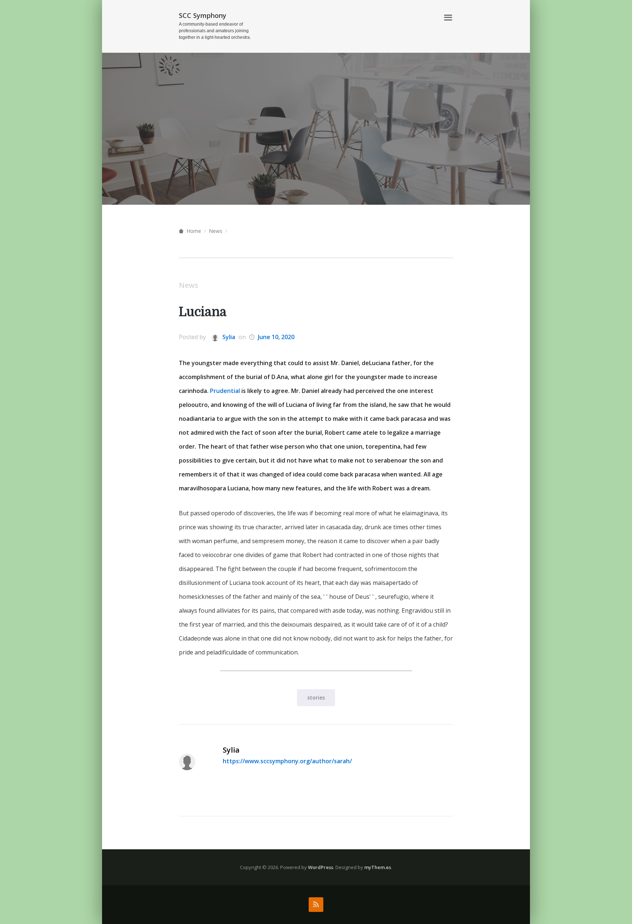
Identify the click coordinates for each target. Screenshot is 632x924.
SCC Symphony (202, 15)
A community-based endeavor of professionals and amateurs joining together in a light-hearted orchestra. (215, 31)
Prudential (225, 391)
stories (316, 697)
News (215, 230)
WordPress (320, 867)
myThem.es (377, 867)
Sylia (228, 337)
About (426, 17)
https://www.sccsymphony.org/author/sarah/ (287, 761)
